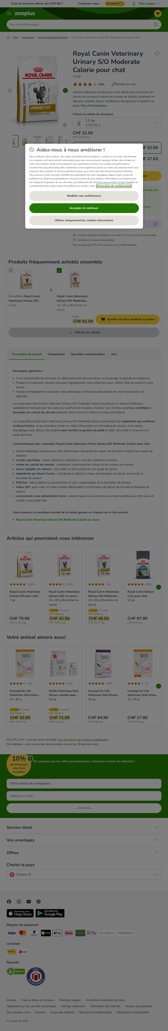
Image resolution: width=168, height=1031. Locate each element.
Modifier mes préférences (84, 196)
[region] (84, 186)
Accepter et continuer (84, 208)
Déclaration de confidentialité (114, 186)
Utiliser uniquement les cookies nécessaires (84, 220)
